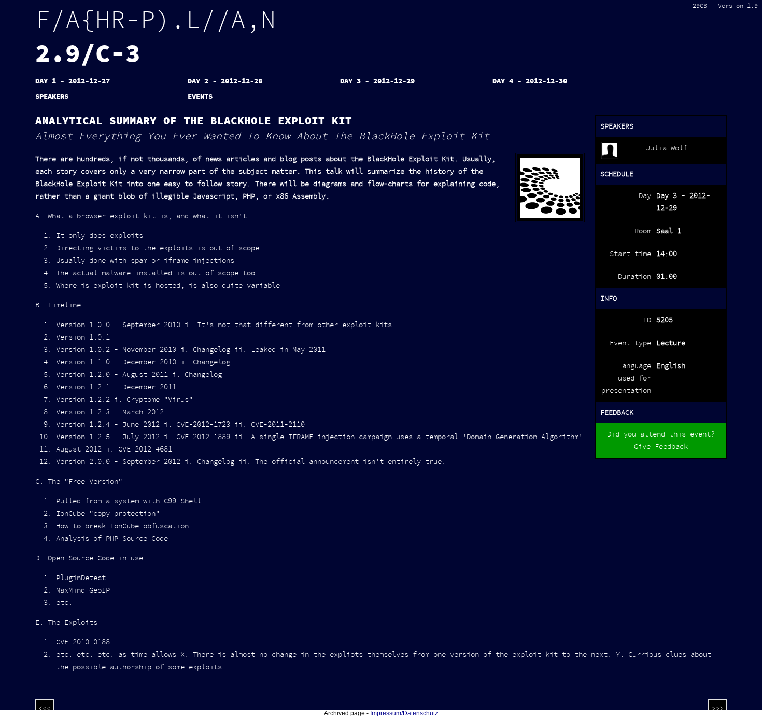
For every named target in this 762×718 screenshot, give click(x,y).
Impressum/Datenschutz (404, 713)
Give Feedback (661, 447)
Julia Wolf (666, 148)
